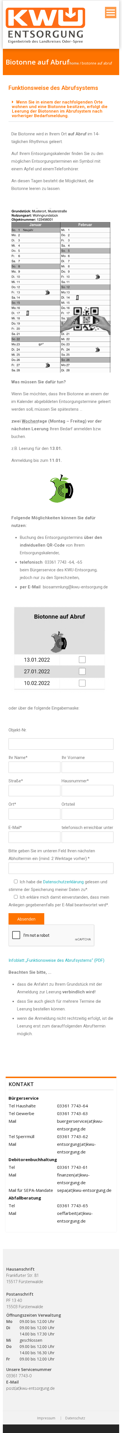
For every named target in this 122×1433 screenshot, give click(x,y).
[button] (61, 109)
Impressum (46, 1418)
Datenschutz (75, 1418)
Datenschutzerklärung (63, 881)
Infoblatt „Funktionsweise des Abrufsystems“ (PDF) (56, 960)
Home (74, 63)
